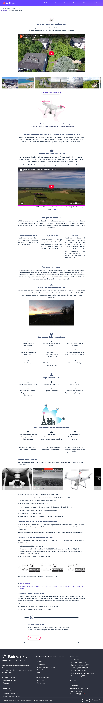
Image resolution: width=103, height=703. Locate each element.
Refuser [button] (86, 700)
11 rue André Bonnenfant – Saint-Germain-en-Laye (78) (17, 671)
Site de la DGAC (25, 583)
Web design (74, 659)
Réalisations (77, 3)
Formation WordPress (78, 670)
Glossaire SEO (74, 686)
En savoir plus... (49, 700)
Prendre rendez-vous (9, 693)
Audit (38, 673)
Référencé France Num (80, 688)
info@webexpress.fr (11, 680)
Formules (58, 3)
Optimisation (40, 664)
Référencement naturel (78, 662)
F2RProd (54, 209)
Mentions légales (76, 691)
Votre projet (48, 3)
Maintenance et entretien (45, 667)
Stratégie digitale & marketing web (82, 673)
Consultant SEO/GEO (77, 676)
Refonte (39, 662)
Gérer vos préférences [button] (38, 700)
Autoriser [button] (96, 700)
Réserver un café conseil (11, 696)
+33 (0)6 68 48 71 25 (10, 678)
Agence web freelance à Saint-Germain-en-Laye (17, 666)
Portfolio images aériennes (51, 92)
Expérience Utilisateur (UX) (79, 665)
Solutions (67, 3)
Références (87, 3)
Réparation (40, 670)
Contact (96, 3)
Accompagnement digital (79, 668)
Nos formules (7, 691)
